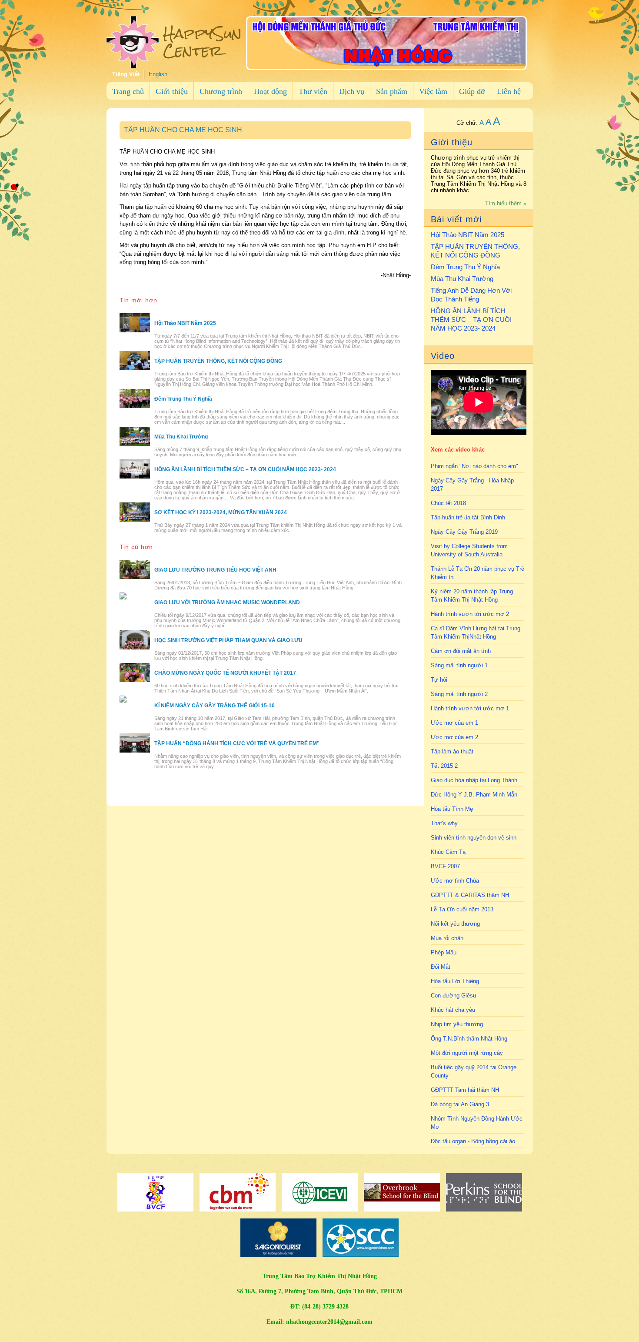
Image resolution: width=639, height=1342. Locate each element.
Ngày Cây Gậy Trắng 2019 (464, 532)
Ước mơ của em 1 (454, 723)
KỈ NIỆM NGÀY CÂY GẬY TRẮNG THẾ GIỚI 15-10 (214, 706)
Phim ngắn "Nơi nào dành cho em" (474, 466)
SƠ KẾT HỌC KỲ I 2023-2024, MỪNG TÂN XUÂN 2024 (220, 512)
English (158, 74)
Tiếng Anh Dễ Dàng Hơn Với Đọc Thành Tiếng (471, 295)
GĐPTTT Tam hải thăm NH (465, 1090)
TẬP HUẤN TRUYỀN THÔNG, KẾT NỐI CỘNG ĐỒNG (475, 251)
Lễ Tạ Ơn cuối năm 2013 (462, 909)
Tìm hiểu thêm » (505, 203)
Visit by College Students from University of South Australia (469, 550)
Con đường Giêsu (453, 995)
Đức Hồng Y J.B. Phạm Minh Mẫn (474, 794)
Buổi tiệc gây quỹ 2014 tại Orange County (473, 1071)
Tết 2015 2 (444, 766)
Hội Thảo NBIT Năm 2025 (467, 234)
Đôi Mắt (440, 967)
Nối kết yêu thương (455, 923)
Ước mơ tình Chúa (455, 880)
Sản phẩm (391, 91)
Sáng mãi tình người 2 (459, 694)
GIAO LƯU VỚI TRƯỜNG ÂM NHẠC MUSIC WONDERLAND (227, 602)
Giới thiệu (172, 91)
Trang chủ (128, 91)
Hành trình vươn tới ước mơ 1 (470, 708)
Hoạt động (270, 91)
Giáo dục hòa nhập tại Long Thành (474, 780)
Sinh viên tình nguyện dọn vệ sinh (473, 837)
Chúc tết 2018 (448, 503)
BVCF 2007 (445, 866)
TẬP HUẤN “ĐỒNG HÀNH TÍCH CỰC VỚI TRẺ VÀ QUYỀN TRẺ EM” (237, 743)
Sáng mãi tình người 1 (459, 665)
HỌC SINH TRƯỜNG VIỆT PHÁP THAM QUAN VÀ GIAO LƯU (228, 640)
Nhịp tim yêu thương (457, 1024)
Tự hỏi (439, 679)
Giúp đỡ (472, 91)
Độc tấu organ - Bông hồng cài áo (473, 1141)
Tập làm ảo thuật (452, 751)
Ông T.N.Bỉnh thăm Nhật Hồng (469, 1038)
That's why (444, 823)
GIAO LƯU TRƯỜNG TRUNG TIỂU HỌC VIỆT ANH (215, 570)
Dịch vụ (351, 91)
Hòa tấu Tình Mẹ (452, 809)
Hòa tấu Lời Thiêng (455, 981)
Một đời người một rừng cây (467, 1053)
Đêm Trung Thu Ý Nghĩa (465, 267)
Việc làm (433, 91)
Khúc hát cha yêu (453, 1010)
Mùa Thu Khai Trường (462, 278)
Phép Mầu (443, 952)
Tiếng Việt (126, 74)
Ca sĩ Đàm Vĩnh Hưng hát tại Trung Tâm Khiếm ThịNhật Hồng (475, 632)
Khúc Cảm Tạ (448, 852)
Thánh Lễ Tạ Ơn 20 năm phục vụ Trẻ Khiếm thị (477, 573)
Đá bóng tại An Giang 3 (460, 1104)
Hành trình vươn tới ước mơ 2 (470, 614)
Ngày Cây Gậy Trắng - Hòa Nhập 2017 (472, 484)
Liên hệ (509, 91)
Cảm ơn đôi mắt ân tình (461, 651)
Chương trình (221, 91)
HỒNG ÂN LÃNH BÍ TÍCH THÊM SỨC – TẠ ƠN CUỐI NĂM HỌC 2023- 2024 (471, 319)
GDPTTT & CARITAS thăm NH (470, 895)
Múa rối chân (447, 938)
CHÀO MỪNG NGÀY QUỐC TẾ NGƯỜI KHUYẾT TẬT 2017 (225, 673)
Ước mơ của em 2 (454, 737)
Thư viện (313, 91)
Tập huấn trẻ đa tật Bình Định (468, 517)
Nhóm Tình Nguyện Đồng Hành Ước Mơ (477, 1122)
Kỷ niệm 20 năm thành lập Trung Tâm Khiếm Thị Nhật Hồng (472, 595)
